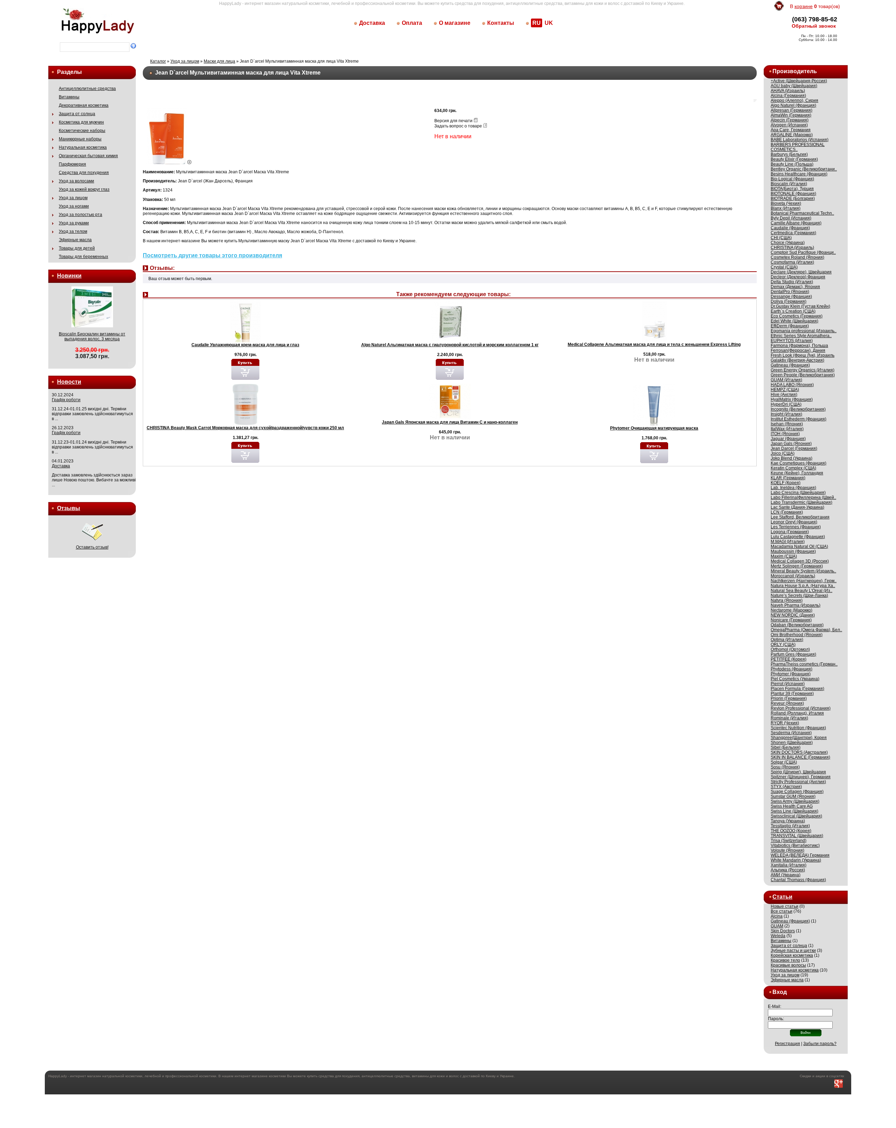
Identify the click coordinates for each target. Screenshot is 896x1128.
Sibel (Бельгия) (785, 747)
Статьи (782, 897)
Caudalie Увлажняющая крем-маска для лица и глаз (245, 344)
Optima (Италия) (787, 639)
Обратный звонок (813, 26)
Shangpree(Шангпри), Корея (799, 737)
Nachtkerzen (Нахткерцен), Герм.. (803, 580)
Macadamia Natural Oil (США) (799, 546)
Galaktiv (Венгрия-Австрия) (797, 360)
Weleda (778, 935)
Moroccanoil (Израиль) (793, 575)
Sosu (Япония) (785, 767)
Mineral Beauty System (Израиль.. (803, 571)
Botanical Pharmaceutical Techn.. (802, 213)
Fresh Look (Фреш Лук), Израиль (802, 355)
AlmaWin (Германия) (791, 115)
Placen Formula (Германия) (797, 688)
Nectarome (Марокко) (791, 610)
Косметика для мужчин (81, 122)
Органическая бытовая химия (88, 155)
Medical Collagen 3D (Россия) (800, 561)
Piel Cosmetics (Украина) (795, 678)
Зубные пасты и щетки (793, 950)
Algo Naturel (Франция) (793, 105)
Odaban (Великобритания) (797, 624)
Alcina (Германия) (788, 95)
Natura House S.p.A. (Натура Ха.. (803, 585)
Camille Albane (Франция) (796, 223)
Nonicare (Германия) (791, 620)
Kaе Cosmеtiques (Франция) (798, 463)
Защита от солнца (77, 113)
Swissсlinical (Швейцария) (796, 816)
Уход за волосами (76, 181)
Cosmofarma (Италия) (792, 262)
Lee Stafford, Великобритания (800, 517)
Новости (69, 382)
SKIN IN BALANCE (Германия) (800, 757)
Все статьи (781, 911)
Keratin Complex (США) (793, 468)
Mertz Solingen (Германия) (797, 566)
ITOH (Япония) (785, 433)
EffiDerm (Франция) (790, 325)
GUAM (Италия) (786, 379)
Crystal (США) (784, 267)
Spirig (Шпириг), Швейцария (798, 772)
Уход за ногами (74, 206)
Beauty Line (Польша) (792, 164)
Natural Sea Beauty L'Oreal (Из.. (801, 590)
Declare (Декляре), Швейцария (801, 272)
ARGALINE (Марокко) (792, 134)
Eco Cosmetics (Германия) (796, 316)
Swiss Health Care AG (792, 806)
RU (536, 23)
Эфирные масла (75, 239)
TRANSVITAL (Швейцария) (797, 835)
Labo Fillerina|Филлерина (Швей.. (803, 497)
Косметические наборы (82, 130)
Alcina (777, 916)
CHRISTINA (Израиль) (792, 247)
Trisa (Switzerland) (788, 840)
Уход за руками (74, 223)
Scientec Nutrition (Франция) (798, 727)
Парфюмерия (72, 164)
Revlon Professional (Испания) (801, 708)
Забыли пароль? (819, 1043)
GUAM (777, 926)
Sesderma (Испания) (791, 732)
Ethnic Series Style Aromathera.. (801, 335)
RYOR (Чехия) (785, 722)
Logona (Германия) (790, 531)
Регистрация (787, 1043)
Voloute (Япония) (787, 850)
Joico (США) (782, 453)
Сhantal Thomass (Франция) (798, 879)
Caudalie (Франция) (790, 227)
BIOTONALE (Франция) (793, 193)
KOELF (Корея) (785, 482)
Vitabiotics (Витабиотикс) (795, 845)
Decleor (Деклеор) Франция (798, 276)
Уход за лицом (73, 197)
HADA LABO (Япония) (792, 384)
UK (549, 23)
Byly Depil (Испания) (791, 218)
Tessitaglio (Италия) (790, 825)
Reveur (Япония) (787, 703)
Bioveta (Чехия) (786, 203)
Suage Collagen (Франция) (797, 791)
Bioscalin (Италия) (789, 183)
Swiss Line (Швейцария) (794, 811)
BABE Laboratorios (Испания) (799, 139)
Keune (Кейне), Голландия (797, 473)
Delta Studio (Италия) (792, 281)
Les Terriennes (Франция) (796, 526)
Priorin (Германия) (789, 698)
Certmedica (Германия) (793, 232)
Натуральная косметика (83, 147)
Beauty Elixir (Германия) (794, 159)
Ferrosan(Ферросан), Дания (798, 350)
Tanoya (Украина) (788, 821)
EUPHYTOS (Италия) (792, 340)
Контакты (500, 23)
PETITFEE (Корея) (788, 659)
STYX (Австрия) (786, 786)
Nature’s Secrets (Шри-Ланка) (799, 595)
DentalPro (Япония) (790, 291)
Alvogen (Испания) (789, 125)
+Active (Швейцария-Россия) (799, 80)
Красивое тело (785, 960)
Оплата (412, 23)
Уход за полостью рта (80, 214)
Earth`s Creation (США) (793, 311)
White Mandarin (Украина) (796, 860)
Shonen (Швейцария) (792, 742)
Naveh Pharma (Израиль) (795, 605)
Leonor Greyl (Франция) (794, 522)
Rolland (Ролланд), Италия (797, 713)
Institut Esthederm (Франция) (798, 419)
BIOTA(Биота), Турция (792, 188)
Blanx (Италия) (785, 208)
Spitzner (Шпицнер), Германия (801, 776)
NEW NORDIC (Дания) (793, 615)
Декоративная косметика (83, 105)
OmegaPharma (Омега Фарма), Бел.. (806, 629)
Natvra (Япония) (787, 600)
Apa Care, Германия (791, 129)
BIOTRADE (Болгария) (793, 198)
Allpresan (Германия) (791, 110)
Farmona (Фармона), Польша (799, 345)
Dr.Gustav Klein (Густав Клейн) (800, 306)
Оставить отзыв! (92, 547)
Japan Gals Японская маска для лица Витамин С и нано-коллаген (450, 422)
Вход (779, 992)
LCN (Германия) (787, 512)
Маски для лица (219, 61)
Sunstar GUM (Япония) (793, 796)
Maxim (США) (784, 556)
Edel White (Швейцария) (794, 321)
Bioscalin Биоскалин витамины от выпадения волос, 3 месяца (92, 336)
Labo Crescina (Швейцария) (798, 492)
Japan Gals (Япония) (791, 443)
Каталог (158, 61)
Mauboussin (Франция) (793, 551)
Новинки (69, 276)
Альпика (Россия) (788, 870)
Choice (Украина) (788, 242)
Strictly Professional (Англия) (798, 781)
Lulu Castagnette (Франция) (798, 536)
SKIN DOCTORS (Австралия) (799, 752)
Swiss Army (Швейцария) (795, 801)
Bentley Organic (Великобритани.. (804, 169)
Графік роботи (66, 399)
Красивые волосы (788, 965)
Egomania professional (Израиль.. (803, 330)
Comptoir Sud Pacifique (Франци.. (803, 252)
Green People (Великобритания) (803, 374)
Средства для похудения (84, 172)
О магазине (454, 23)
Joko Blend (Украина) (791, 458)
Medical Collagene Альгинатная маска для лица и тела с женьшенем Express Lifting (654, 344)
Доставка (372, 23)
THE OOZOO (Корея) (791, 830)
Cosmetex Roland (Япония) (797, 257)
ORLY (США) (783, 644)
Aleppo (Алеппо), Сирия (794, 100)
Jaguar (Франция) (788, 438)
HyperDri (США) (786, 404)
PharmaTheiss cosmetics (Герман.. (804, 664)
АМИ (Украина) (785, 874)
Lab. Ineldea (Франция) (793, 487)
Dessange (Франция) (791, 296)
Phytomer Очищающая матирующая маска (654, 428)
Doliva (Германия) (788, 301)
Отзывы (68, 508)
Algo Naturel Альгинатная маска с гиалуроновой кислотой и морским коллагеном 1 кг (450, 344)
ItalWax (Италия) (787, 428)
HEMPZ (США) (785, 389)
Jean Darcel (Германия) (794, 448)
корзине (803, 6)
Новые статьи (784, 906)
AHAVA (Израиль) (788, 90)
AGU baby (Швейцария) (794, 85)
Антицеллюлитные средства (87, 88)
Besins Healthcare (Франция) (799, 174)
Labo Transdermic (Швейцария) (801, 502)
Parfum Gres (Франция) (793, 654)
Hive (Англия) (784, 394)
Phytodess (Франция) (791, 669)
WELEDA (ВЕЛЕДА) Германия (800, 855)
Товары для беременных (83, 256)
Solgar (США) (784, 762)
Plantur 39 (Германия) (792, 693)
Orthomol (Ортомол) (790, 649)
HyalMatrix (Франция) (792, 399)
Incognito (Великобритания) (798, 409)
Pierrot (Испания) (788, 683)
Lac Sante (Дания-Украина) (797, 507)
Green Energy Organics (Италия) (802, 370)
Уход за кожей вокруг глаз (84, 189)
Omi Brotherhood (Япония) (796, 634)
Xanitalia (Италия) (788, 865)
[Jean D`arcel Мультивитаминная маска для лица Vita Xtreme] (169, 162)
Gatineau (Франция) (790, 365)
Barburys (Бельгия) (789, 154)
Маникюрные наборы (80, 139)
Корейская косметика (792, 955)
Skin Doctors (783, 930)
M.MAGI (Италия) (788, 541)
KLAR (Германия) (788, 477)
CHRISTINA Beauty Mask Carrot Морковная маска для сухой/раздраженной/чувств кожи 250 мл (245, 427)
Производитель (794, 71)
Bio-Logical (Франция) (792, 178)
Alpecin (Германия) (789, 120)
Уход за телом (73, 231)
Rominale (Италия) (789, 718)
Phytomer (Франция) (791, 673)
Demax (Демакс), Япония (795, 286)
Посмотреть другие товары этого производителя (212, 255)
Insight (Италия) (786, 414)
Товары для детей (77, 248)
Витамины (69, 97)
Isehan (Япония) (787, 424)
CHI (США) (781, 237)
